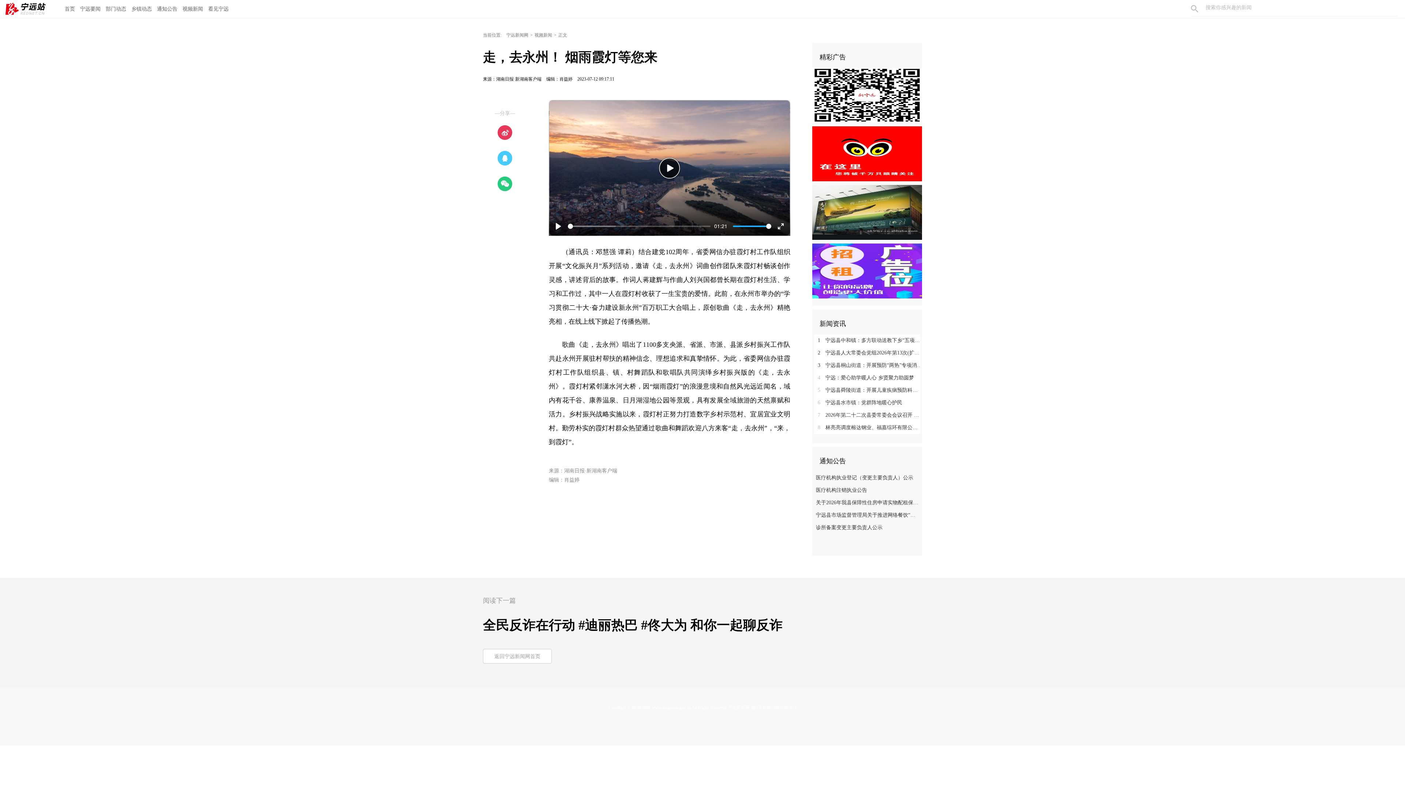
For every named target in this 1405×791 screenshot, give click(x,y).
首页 (70, 9)
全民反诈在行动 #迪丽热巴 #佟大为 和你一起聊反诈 (633, 625)
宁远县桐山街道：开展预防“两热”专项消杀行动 (870, 365)
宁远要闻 (90, 9)
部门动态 (116, 9)
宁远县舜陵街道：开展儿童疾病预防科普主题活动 (870, 390)
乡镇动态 (141, 9)
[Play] (669, 168)
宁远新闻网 (517, 35)
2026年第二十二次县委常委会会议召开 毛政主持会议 (870, 415)
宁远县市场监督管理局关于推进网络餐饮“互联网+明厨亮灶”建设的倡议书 (868, 515)
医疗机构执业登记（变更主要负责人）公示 (864, 477)
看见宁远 (218, 9)
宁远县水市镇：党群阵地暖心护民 (860, 402)
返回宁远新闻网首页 (517, 656)
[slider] (639, 226)
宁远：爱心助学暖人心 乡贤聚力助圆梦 (866, 377)
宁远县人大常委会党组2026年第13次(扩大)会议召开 (870, 353)
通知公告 (167, 9)
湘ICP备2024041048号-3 (774, 707)
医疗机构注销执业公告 (841, 490)
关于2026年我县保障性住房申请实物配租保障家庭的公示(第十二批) (868, 502)
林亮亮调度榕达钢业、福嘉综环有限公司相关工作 (870, 427)
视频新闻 (193, 9)
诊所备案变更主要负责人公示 (849, 527)
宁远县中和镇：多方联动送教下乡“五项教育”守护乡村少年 (870, 340)
